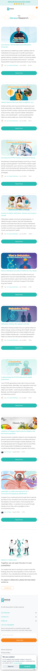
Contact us (7, 588)
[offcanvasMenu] (3, 9)
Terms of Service (6, 649)
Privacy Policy (5, 652)
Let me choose (18, 663)
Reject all (10, 666)
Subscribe (20, 640)
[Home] (10, 9)
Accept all (27, 666)
